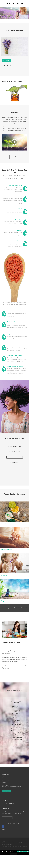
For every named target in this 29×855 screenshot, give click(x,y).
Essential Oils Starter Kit (14, 446)
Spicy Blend (18, 219)
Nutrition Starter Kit (14, 451)
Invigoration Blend (12, 334)
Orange (20, 208)
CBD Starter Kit (15, 462)
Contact (7, 60)
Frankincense (11, 311)
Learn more (8, 818)
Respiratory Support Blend (15, 366)
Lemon (20, 196)
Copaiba (19, 241)
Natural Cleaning (6, 524)
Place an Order (8, 676)
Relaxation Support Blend (14, 355)
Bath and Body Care (7, 549)
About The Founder (9, 803)
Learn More (13, 853)
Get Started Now (8, 65)
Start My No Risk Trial (23, 851)
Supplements (5, 601)
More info (14, 467)
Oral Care (4, 575)
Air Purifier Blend (12, 321)
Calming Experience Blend (14, 185)
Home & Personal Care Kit (14, 457)
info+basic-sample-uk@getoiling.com (13, 786)
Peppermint (18, 230)
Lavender (9, 345)
